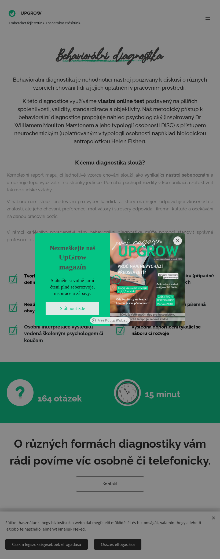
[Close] (177, 240)
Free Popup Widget (112, 320)
